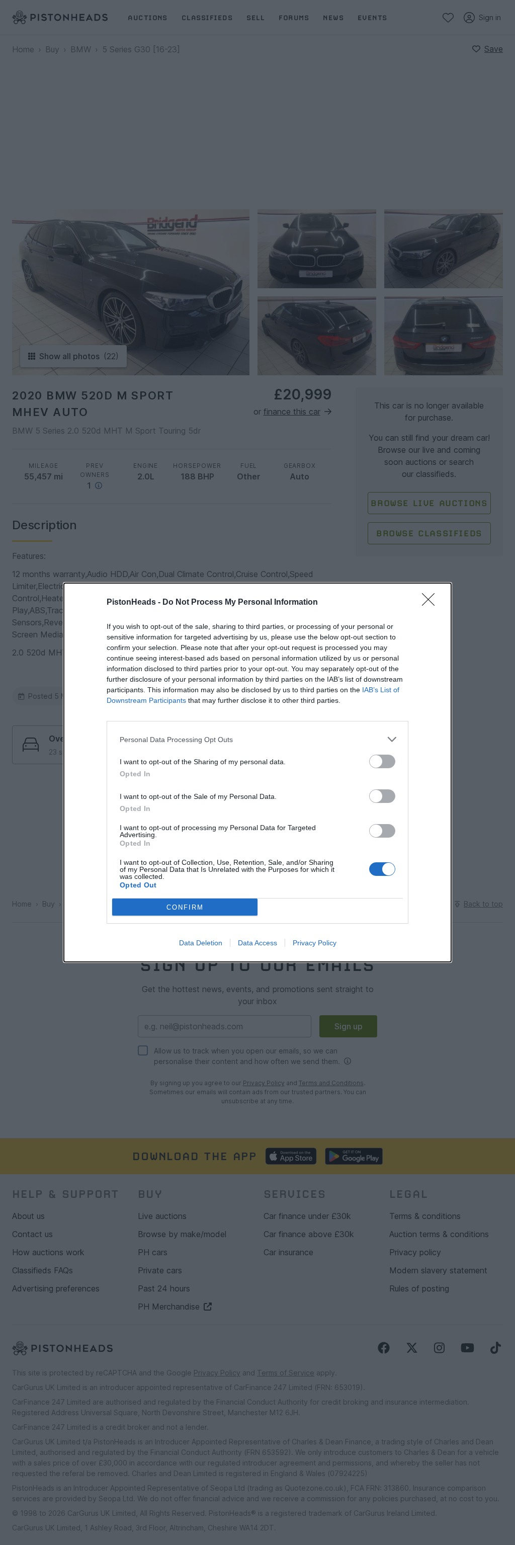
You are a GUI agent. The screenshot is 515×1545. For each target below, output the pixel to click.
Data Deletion (200, 943)
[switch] (382, 761)
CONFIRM (185, 907)
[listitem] (257, 739)
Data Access (257, 943)
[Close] (431, 602)
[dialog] (257, 772)
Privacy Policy (314, 943)
